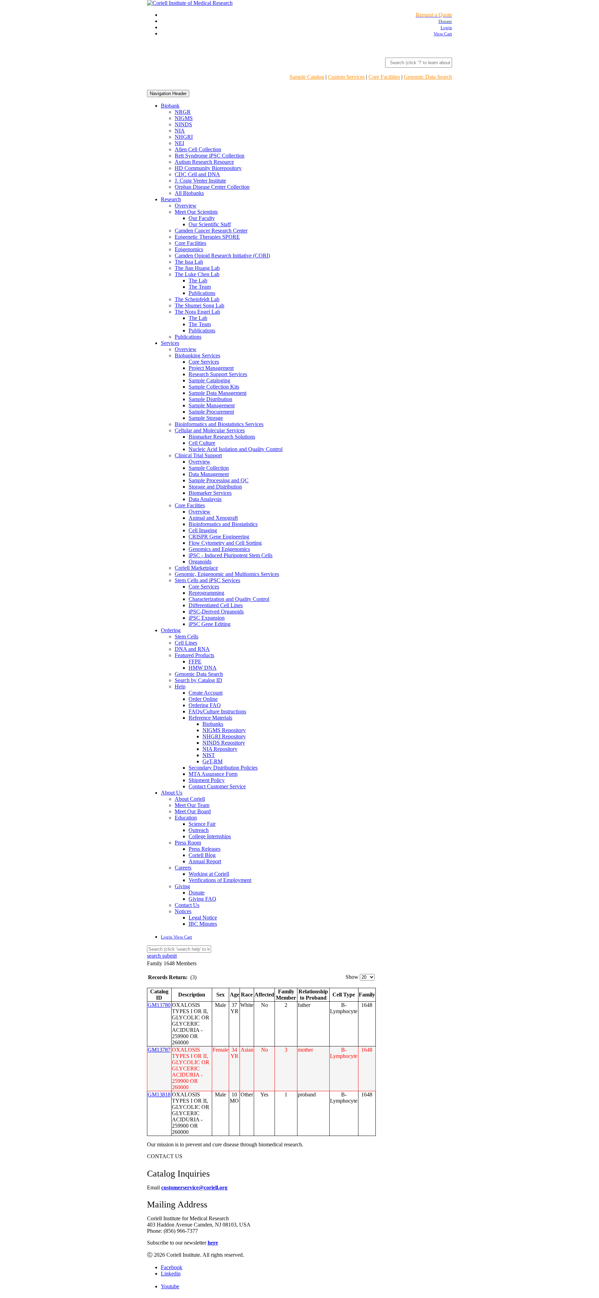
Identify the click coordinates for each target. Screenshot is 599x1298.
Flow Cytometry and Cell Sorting (225, 543)
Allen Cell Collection (198, 149)
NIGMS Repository (224, 730)
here (213, 1243)
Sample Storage (206, 418)
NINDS (183, 124)
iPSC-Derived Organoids (216, 611)
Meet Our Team (192, 805)
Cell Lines (186, 643)
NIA (180, 131)
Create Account (206, 693)
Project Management (211, 368)
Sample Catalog (306, 77)
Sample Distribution (210, 399)
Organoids (200, 562)
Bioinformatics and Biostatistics (223, 524)
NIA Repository (219, 749)
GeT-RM (212, 761)
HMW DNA (203, 668)
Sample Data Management (217, 393)
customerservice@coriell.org (194, 1187)
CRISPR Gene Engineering (219, 537)
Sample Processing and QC (219, 480)
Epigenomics (189, 249)
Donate (197, 893)
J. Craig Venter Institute (200, 181)
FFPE (195, 661)
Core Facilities (384, 77)
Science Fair (202, 824)
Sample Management (212, 405)
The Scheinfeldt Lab (197, 299)
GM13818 (159, 1094)
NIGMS (184, 118)
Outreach (199, 830)
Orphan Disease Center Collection (212, 187)
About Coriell (190, 799)
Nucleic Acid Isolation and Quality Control (236, 449)
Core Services (204, 362)
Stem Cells (186, 636)
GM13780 (159, 1005)
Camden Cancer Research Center (211, 231)
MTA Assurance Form (213, 774)
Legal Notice (203, 918)
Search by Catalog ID (198, 680)
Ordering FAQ (205, 705)
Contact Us (187, 905)
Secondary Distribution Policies (223, 768)
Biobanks (212, 724)
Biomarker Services (210, 493)
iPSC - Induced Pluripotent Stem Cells (230, 555)
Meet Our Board (193, 811)
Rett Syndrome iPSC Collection (209, 156)
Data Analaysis (205, 499)
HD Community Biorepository (208, 168)
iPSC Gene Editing (210, 624)
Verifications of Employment (220, 880)
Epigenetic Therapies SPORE (207, 237)
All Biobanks (189, 193)
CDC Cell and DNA (197, 174)
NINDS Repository (223, 743)
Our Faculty (202, 218)
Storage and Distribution (215, 487)
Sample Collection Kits (214, 387)
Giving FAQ (202, 899)
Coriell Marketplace (196, 568)
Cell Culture (202, 443)
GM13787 (159, 1050)
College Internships (210, 836)
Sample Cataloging (209, 380)
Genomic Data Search (428, 77)
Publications (202, 293)
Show (352, 977)
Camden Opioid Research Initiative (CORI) (222, 255)
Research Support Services (218, 374)
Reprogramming (206, 593)
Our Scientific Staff (210, 224)
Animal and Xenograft (213, 518)
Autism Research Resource (204, 162)
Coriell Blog (202, 855)
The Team (200, 287)
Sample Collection (209, 468)
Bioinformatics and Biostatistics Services (219, 424)
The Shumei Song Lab (199, 305)
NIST (208, 755)
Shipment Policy (207, 780)
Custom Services (346, 77)
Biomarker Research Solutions (222, 437)
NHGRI (184, 137)
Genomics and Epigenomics (219, 549)
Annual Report (205, 861)
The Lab (198, 280)
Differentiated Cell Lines (216, 605)
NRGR (183, 112)
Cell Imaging (203, 530)
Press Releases (204, 849)
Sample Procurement (211, 412)
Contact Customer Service (217, 786)
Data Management (209, 474)
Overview (186, 206)
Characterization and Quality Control (229, 599)
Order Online (203, 699)
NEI (179, 143)
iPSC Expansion (207, 618)
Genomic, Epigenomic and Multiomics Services (227, 574)
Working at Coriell (209, 874)
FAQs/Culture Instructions (217, 711)
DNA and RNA (192, 649)
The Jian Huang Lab (197, 268)
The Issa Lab (189, 262)
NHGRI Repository (224, 736)
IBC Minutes (203, 924)
